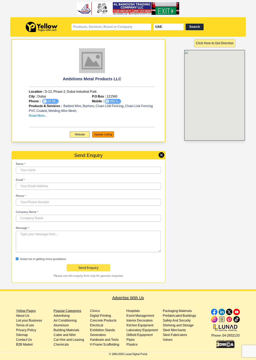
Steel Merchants (174, 330)
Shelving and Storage (178, 325)
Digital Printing (100, 315)
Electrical (96, 325)
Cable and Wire (65, 335)
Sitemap (22, 335)
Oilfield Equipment (139, 335)
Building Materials (66, 330)
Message (22, 227)
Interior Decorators (139, 320)
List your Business (29, 320)
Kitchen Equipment (139, 325)
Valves (167, 339)
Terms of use (25, 325)
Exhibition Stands (102, 330)
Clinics (95, 311)
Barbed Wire (72, 106)
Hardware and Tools (104, 339)
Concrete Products (103, 320)
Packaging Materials (177, 311)
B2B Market (24, 344)
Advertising (62, 315)
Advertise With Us (128, 298)
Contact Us (24, 339)
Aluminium (61, 325)
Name (20, 163)
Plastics (132, 344)
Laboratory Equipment (142, 330)
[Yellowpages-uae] (42, 27)
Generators (98, 335)
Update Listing (103, 134)
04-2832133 (231, 335)
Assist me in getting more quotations (43, 258)
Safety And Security (177, 320)
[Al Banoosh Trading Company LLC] (128, 9)
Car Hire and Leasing (69, 339)
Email (20, 179)
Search (194, 26)
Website (80, 134)
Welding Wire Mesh (62, 111)
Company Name (27, 211)
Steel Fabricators (175, 335)
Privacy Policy (26, 330)
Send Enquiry (88, 267)
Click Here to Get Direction (215, 43)
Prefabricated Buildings (179, 315)
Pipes (130, 339)
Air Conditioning (65, 320)
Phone (21, 195)
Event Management (140, 315)
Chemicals (61, 344)
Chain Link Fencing (109, 106)
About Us (22, 315)
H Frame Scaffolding (104, 344)
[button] (50, 101)
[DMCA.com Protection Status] (225, 343)
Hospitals (133, 311)
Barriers (88, 106)
